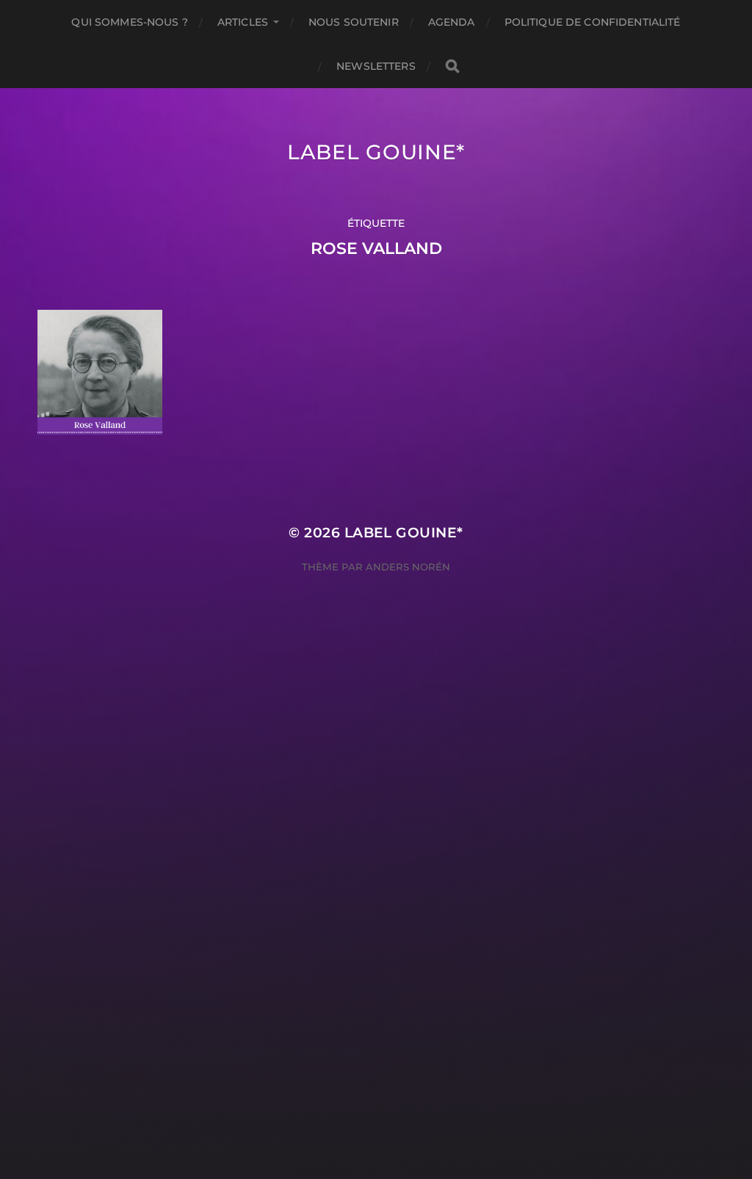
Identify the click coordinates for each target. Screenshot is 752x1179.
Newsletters (376, 66)
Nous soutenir (353, 22)
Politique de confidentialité (593, 22)
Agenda (451, 22)
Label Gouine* (376, 151)
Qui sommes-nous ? (129, 22)
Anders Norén (408, 567)
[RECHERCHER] (452, 66)
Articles (242, 22)
